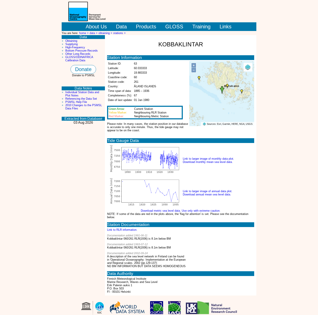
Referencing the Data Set (81, 98)
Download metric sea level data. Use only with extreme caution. (180, 210)
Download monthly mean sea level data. (208, 162)
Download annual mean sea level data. (207, 194)
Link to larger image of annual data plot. (207, 191)
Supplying (71, 44)
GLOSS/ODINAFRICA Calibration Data (79, 58)
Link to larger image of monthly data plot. (208, 158)
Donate (83, 69)
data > (94, 33)
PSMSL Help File (76, 102)
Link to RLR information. (122, 229)
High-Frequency (75, 47)
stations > (119, 33)
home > (84, 33)
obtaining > (105, 33)
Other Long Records (77, 53)
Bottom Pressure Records (81, 50)
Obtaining (71, 40)
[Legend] (248, 67)
